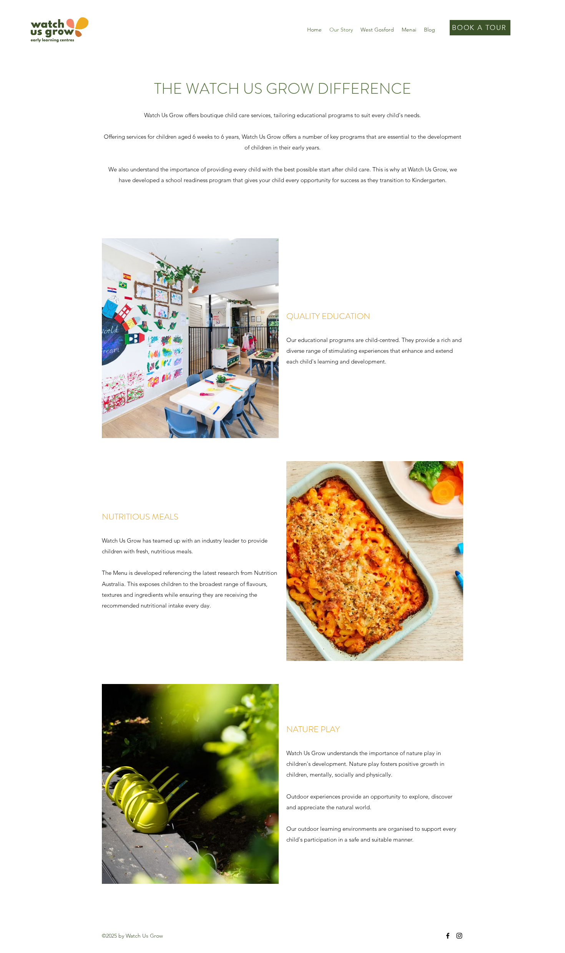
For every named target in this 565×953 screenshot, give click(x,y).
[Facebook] (448, 936)
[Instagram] (459, 936)
